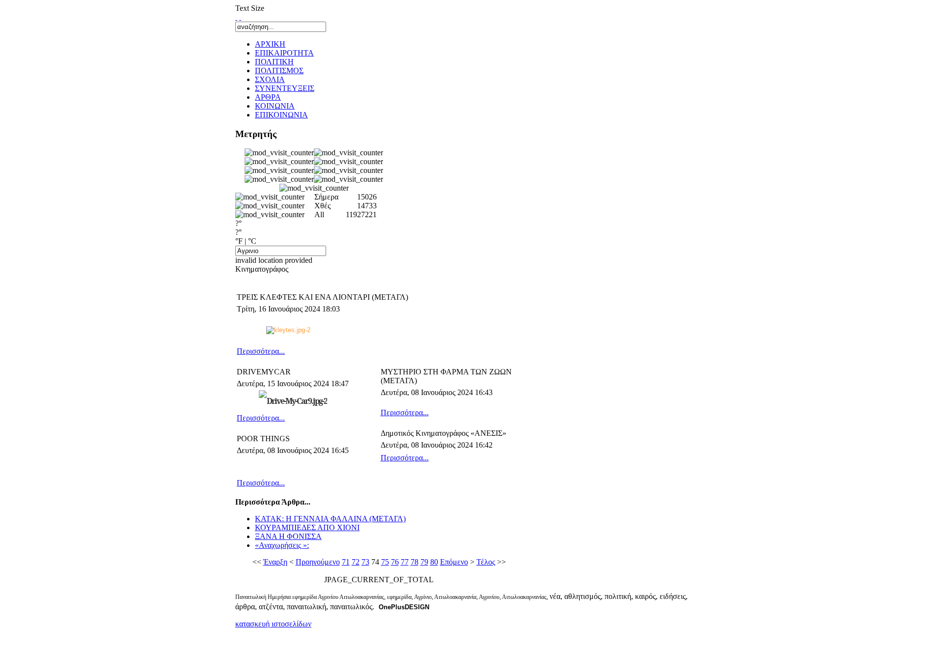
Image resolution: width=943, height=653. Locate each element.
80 (434, 562)
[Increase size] (236, 17)
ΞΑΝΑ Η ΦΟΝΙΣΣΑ (288, 536)
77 (405, 562)
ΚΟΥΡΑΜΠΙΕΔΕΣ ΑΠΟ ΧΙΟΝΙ (307, 527)
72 (356, 562)
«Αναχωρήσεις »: (282, 545)
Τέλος (485, 562)
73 (365, 562)
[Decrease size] (240, 17)
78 (414, 562)
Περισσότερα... (261, 351)
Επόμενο (454, 562)
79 (424, 562)
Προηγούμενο (318, 562)
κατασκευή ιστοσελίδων (273, 624)
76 (395, 562)
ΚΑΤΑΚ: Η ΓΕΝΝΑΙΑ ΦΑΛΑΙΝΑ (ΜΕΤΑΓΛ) (330, 518)
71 (346, 562)
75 (385, 562)
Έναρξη (275, 562)
